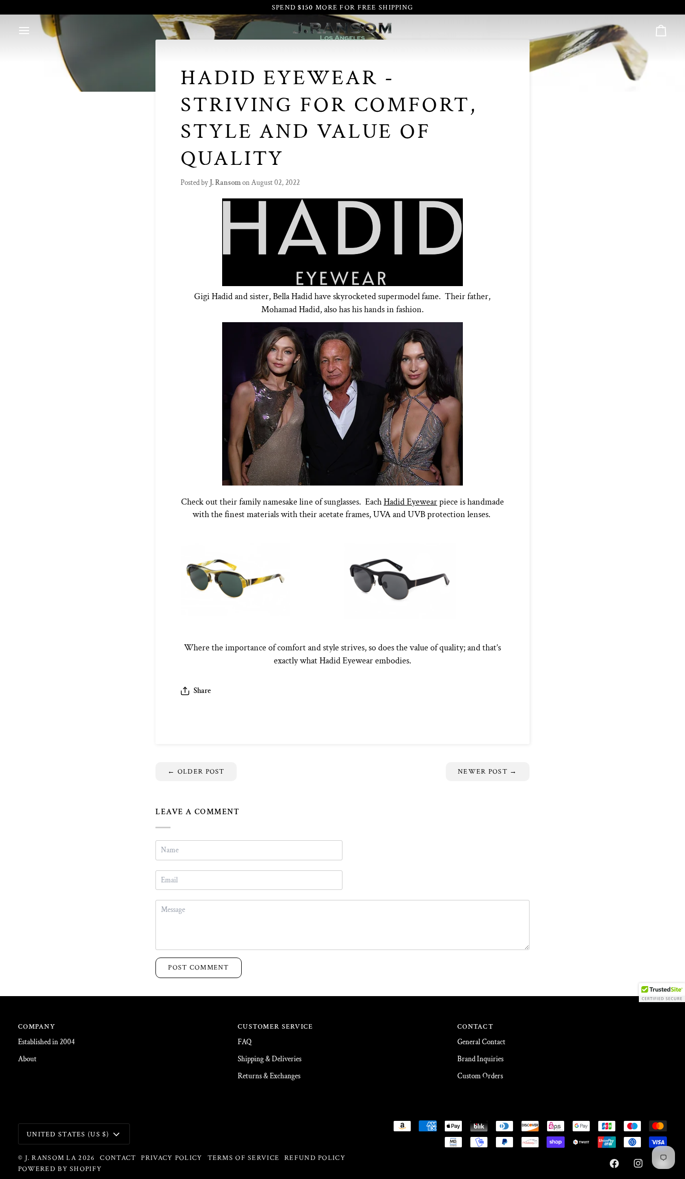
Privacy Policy (171, 1157)
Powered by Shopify (60, 1168)
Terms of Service (244, 1157)
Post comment (198, 967)
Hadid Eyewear (410, 502)
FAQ (245, 1042)
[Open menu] (33, 30)
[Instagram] (638, 1163)
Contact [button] (475, 1026)
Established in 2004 (46, 1042)
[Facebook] (614, 1163)
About (27, 1059)
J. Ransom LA (50, 1157)
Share (202, 690)
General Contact (481, 1042)
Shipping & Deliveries (269, 1059)
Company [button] (36, 1026)
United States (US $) (68, 1134)
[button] (662, 992)
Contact (118, 1157)
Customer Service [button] (275, 1026)
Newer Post (487, 771)
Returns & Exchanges (269, 1076)
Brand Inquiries (480, 1059)
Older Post (195, 771)
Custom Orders (480, 1076)
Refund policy (315, 1157)
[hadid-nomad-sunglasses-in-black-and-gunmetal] (342, 581)
